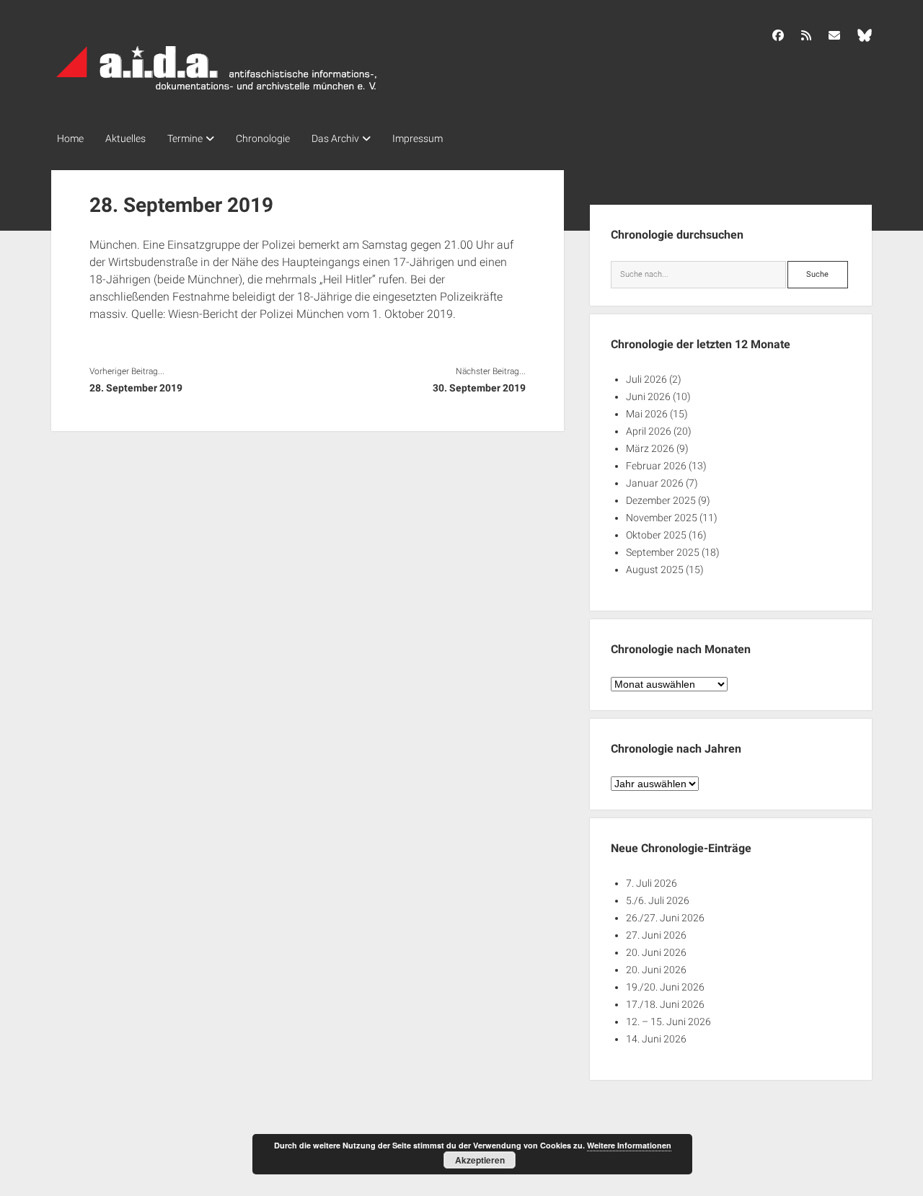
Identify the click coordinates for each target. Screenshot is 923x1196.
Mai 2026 (647, 414)
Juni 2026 (648, 396)
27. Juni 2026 (656, 935)
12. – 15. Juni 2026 (668, 1021)
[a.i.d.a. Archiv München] (217, 93)
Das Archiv (335, 138)
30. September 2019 (479, 388)
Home (70, 138)
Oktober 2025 (656, 535)
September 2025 (662, 552)
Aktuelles (125, 138)
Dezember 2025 (661, 500)
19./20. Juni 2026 (665, 987)
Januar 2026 (655, 483)
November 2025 (661, 517)
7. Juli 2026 (651, 883)
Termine (185, 138)
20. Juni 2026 (656, 952)
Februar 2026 (656, 465)
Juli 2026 (646, 379)
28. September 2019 (135, 388)
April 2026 (648, 431)
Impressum (417, 138)
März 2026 (650, 448)
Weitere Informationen (629, 1145)
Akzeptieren (480, 1159)
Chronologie (263, 138)
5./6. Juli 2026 (657, 900)
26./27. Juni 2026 (665, 917)
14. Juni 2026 (656, 1039)
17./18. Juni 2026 (665, 1004)
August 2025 (655, 569)
